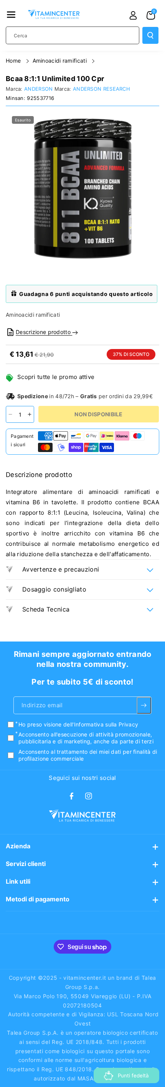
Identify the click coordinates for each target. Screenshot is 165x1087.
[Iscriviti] (144, 705)
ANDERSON (38, 89)
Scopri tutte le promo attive (55, 377)
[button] (11, 14)
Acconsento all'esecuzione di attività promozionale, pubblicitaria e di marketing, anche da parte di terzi (85, 738)
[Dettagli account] (133, 15)
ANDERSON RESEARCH (101, 89)
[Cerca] (150, 35)
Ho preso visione (78, 724)
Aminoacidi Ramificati (61, 60)
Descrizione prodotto (44, 332)
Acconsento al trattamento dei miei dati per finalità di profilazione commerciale (87, 754)
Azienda (18, 846)
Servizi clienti (26, 864)
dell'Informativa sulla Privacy (100, 724)
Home (14, 60)
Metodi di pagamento (37, 899)
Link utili (18, 881)
